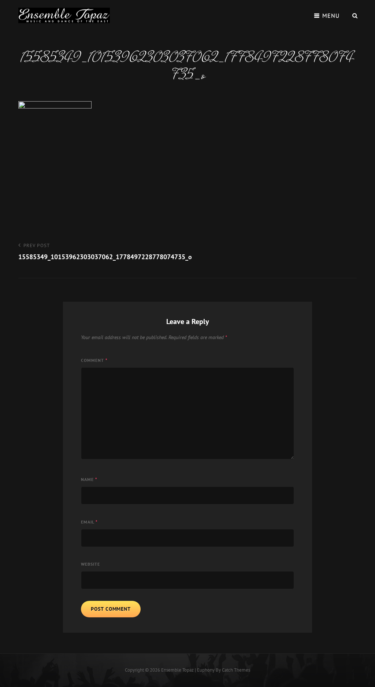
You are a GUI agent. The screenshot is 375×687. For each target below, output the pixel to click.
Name (89, 479)
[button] (64, 15)
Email (89, 522)
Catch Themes (236, 670)
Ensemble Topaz (177, 670)
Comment (94, 360)
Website (90, 564)
